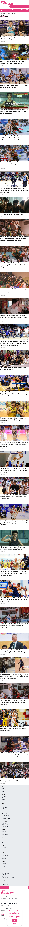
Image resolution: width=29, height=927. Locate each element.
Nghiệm (4, 852)
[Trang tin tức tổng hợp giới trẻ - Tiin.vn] (6, 3)
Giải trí (3, 865)
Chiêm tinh (4, 854)
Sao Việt (4, 788)
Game (3, 880)
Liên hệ (2, 914)
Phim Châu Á (5, 826)
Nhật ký (4, 806)
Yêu (17, 9)
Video (3, 861)
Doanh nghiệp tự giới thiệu (8, 877)
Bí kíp (3, 817)
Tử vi (3, 857)
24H (26, 9)
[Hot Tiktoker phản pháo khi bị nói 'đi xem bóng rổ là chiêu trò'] (14, 358)
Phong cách (4, 797)
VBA (3, 800)
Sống (11, 9)
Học (22, 9)
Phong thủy (4, 858)
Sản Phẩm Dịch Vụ (6, 873)
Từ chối (14, 923)
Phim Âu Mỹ (5, 825)
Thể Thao (4, 839)
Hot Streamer (5, 884)
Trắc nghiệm (5, 855)
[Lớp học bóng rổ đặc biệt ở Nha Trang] (14, 205)
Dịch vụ (3, 876)
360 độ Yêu (4, 809)
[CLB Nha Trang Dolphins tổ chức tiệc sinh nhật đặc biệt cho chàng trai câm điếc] (14, 52)
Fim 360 (4, 821)
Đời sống (4, 863)
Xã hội (3, 866)
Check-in (4, 799)
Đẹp (3, 845)
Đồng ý (14, 920)
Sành (3, 871)
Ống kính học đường (6, 818)
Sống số (4, 874)
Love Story (4, 807)
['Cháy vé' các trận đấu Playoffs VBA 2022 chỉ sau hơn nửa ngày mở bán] (14, 76)
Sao (6, 9)
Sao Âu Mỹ (4, 791)
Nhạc (3, 829)
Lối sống (4, 796)
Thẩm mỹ (4, 849)
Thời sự (3, 841)
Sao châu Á (4, 789)
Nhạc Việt (4, 831)
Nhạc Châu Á (5, 833)
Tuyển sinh (4, 814)
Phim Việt (4, 823)
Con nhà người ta (6, 815)
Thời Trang (4, 847)
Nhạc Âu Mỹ (5, 834)
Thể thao (4, 868)
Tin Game (4, 882)
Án (2, 842)
